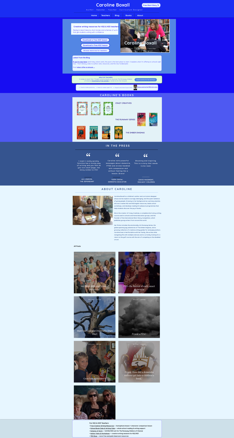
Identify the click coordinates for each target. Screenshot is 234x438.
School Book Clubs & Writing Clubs (102, 428)
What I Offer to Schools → (86, 67)
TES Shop (93, 436)
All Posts (77, 246)
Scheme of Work (96, 431)
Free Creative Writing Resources (102, 426)
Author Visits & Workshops (100, 433)
